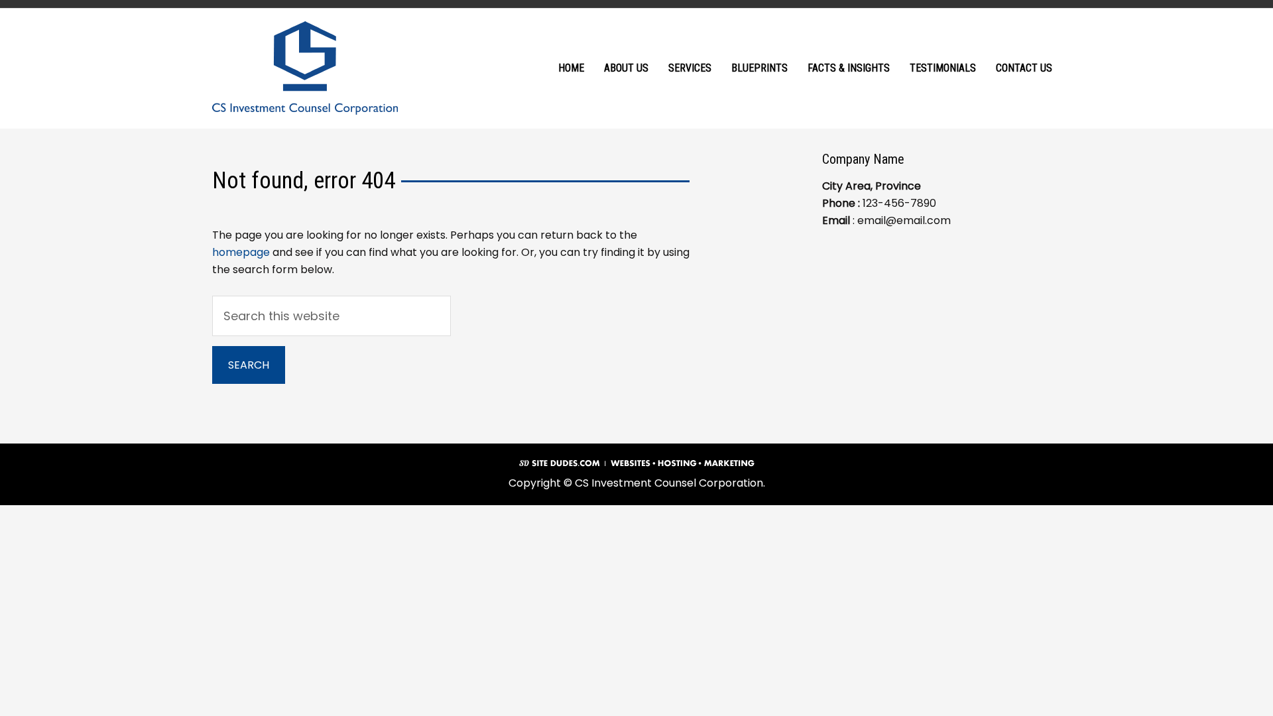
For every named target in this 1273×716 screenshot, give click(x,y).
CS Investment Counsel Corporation (305, 68)
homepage (241, 252)
